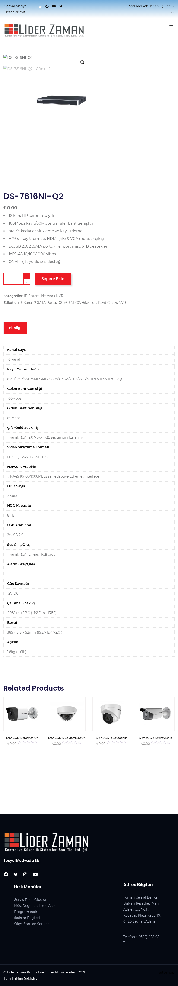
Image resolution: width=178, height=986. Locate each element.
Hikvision (89, 303)
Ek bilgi (15, 327)
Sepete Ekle (52, 279)
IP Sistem (32, 296)
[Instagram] (40, 6)
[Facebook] (47, 6)
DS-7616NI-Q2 (68, 303)
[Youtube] (54, 6)
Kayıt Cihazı (107, 303)
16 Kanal (26, 303)
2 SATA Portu (45, 303)
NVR (122, 303)
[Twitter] (61, 6)
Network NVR (52, 296)
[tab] (15, 328)
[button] (82, 62)
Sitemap (167, 972)
